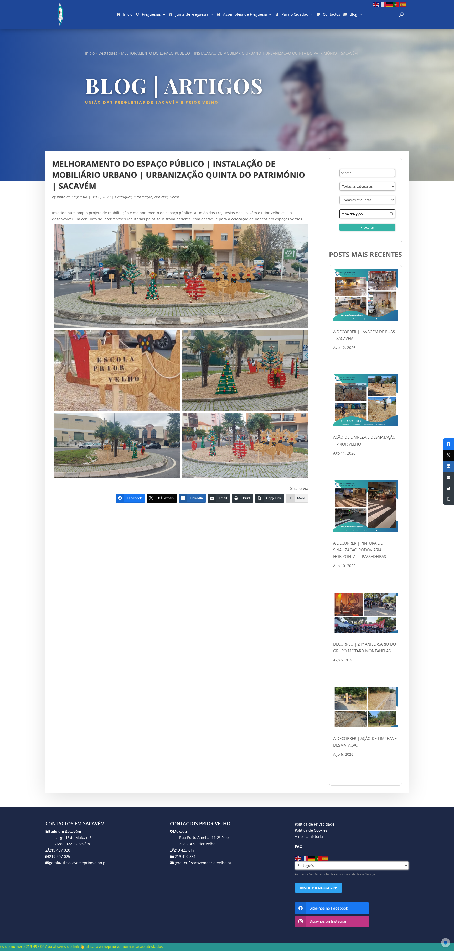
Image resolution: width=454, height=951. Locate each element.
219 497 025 (59, 856)
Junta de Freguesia (192, 14)
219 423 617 (184, 850)
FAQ (298, 846)
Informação (142, 196)
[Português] (396, 4)
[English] (376, 4)
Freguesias (151, 14)
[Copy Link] (448, 499)
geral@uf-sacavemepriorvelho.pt (78, 862)
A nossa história (309, 836)
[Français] (382, 4)
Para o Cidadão (295, 14)
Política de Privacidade (314, 824)
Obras (174, 196)
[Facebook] (448, 444)
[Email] (448, 477)
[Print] (448, 488)
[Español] (403, 4)
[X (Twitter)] (448, 455)
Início (127, 14)
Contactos (331, 14)
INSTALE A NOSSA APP (318, 887)
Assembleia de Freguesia (245, 14)
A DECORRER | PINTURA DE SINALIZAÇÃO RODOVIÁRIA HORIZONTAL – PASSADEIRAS (359, 549)
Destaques (108, 53)
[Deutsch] (389, 4)
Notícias (161, 196)
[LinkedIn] (448, 466)
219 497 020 (59, 850)
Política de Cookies (311, 830)
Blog (353, 14)
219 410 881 (185, 856)
